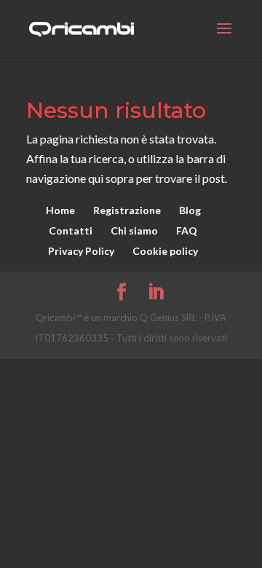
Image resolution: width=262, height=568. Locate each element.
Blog (190, 210)
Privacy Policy (81, 251)
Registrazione (127, 210)
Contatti (70, 230)
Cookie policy (165, 251)
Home (60, 210)
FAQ (186, 230)
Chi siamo (134, 230)
